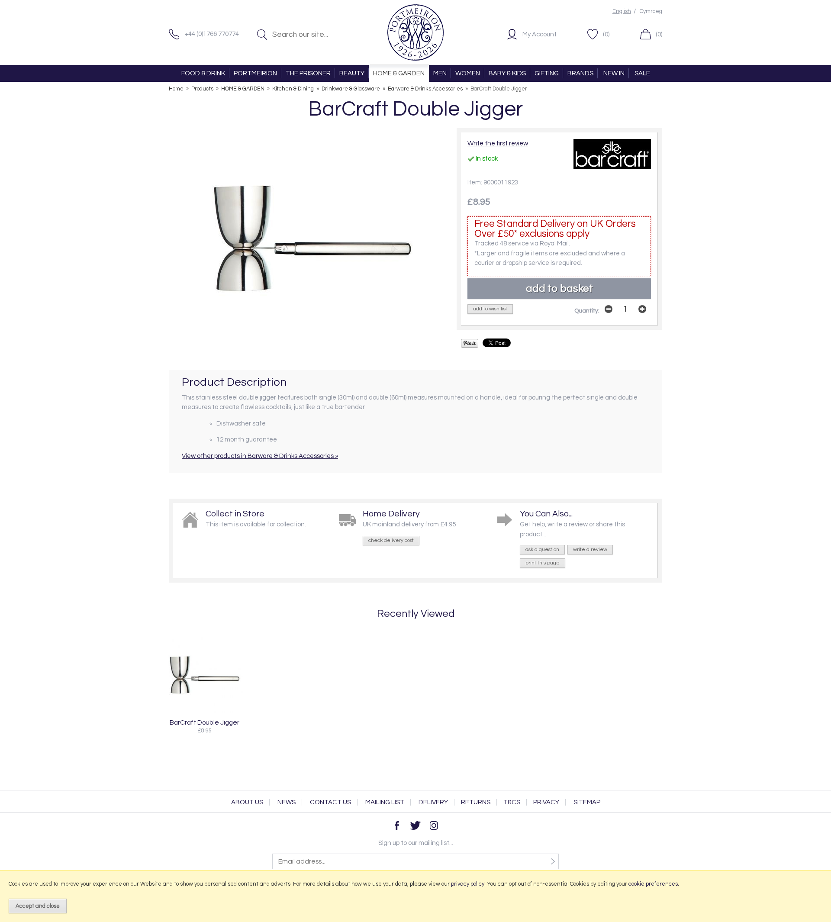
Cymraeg (651, 11)
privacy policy (467, 884)
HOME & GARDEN (399, 73)
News (286, 802)
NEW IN (614, 73)
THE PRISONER (308, 73)
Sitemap (586, 802)
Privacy (546, 802)
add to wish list (490, 309)
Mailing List (384, 802)
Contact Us (330, 802)
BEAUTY (351, 73)
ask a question (542, 549)
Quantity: (586, 311)
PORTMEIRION (255, 73)
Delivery (433, 802)
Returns (475, 802)
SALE (642, 73)
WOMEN (467, 73)
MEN (440, 73)
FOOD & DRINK (203, 73)
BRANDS (580, 73)
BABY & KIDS (507, 73)
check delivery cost (391, 540)
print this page (542, 563)
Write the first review (497, 143)
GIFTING (547, 73)
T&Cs (511, 802)
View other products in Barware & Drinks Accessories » (260, 456)
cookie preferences (653, 884)
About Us (247, 802)
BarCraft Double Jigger (204, 722)
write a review (590, 549)
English (621, 11)
